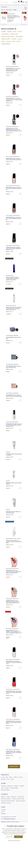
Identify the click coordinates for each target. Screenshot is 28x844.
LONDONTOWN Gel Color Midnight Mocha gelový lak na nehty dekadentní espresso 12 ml (13, 129)
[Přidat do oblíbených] (21, 50)
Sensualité (8, 41)
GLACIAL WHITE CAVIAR (11, 305)
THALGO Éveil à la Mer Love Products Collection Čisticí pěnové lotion (14, 541)
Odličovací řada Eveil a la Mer (13, 538)
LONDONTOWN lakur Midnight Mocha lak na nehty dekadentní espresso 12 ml (13, 248)
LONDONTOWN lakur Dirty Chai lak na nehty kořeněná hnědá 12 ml (13, 218)
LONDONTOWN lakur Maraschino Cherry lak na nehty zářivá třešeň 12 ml (14, 692)
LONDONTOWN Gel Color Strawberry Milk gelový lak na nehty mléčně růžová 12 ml (13, 601)
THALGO (18, 41)
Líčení (2, 788)
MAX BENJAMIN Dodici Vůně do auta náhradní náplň (13, 367)
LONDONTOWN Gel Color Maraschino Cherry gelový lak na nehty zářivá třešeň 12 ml (13, 571)
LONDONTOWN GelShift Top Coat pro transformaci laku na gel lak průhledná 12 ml (14, 425)
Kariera (12, 779)
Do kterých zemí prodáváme (8, 800)
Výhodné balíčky (14, 788)
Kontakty (3, 779)
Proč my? (20, 777)
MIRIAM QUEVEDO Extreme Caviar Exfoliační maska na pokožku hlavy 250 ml (12, 278)
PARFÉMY (4, 31)
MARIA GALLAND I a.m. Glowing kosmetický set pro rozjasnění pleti (13, 17)
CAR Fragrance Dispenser (12, 335)
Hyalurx (8, 452)
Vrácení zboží (20, 796)
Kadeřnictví (10, 785)
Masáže (7, 788)
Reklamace (13, 796)
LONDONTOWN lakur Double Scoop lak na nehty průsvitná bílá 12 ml (14, 662)
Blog (7, 777)
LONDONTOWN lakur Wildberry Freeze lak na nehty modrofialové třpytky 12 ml (13, 752)
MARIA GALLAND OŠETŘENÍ (8, 36)
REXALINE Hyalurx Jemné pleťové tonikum (14, 483)
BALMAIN (9, 31)
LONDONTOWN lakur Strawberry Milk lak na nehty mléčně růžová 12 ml (13, 722)
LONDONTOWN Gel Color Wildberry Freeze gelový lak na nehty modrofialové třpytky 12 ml (14, 631)
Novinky (3, 9)
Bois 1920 (19, 31)
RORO (3, 41)
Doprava (3, 796)
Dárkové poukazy (5, 790)
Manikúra (16, 785)
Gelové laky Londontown (12, 66)
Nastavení (9, 836)
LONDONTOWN (5, 34)
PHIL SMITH (14, 39)
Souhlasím (18, 836)
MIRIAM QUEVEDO (6, 39)
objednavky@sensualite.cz (9, 818)
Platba (8, 796)
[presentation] (4, 24)
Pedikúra (22, 785)
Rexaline (20, 39)
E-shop (3, 777)
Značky (15, 777)
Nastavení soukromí (6, 802)
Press (8, 779)
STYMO (13, 41)
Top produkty (4, 7)
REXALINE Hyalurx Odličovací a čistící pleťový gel (13, 512)
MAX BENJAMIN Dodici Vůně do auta (13, 338)
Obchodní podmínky (6, 798)
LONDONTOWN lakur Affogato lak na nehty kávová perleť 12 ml (13, 159)
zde (19, 840)
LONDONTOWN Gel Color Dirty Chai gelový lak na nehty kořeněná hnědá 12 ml (14, 99)
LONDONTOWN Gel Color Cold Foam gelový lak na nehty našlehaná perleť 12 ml (13, 69)
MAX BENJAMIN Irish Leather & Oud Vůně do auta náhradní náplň (14, 396)
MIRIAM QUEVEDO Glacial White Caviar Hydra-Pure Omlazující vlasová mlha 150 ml (13, 308)
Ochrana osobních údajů (18, 798)
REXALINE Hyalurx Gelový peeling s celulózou (14, 454)
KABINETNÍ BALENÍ (6, 43)
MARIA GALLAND (14, 34)
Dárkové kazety (11, 13)
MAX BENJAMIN (19, 36)
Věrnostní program (20, 800)
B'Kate (14, 31)
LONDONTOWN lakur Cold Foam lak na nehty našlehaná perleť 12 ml (13, 188)
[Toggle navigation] (26, 2)
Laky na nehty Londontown (12, 156)
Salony (10, 777)
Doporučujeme (9, 9)
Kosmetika (3, 785)
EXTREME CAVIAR (9, 275)
